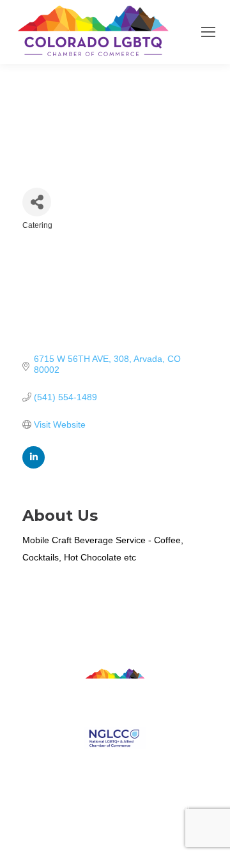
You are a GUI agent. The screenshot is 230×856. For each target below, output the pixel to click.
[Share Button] (36, 202)
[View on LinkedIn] (33, 465)
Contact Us (115, 762)
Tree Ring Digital (161, 806)
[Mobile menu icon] (208, 32)
